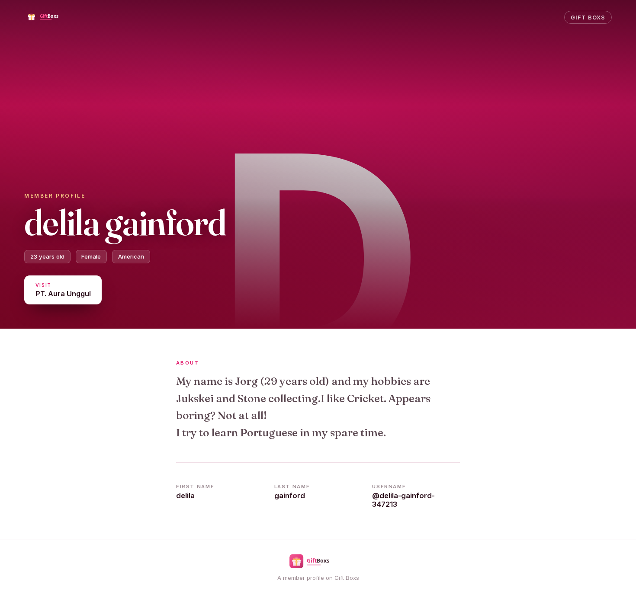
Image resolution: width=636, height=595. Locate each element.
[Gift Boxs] (49, 17)
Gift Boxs (588, 17)
